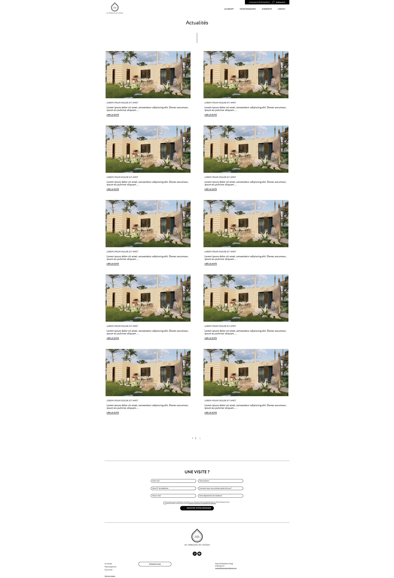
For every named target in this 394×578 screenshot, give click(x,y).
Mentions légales (110, 576)
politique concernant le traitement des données (202, 503)
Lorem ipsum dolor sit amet (122, 103)
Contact (281, 9)
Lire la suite (113, 115)
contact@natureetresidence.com (226, 568)
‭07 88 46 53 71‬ (280, 2)
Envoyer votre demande (199, 508)
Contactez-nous (155, 564)
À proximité (267, 9)
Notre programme (248, 9)
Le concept (229, 9)
